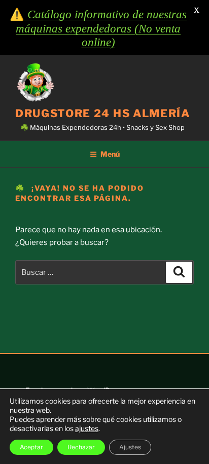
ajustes (86, 428)
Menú (110, 154)
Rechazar (81, 447)
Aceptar (31, 447)
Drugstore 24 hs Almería (102, 113)
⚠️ (98, 28)
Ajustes (130, 447)
